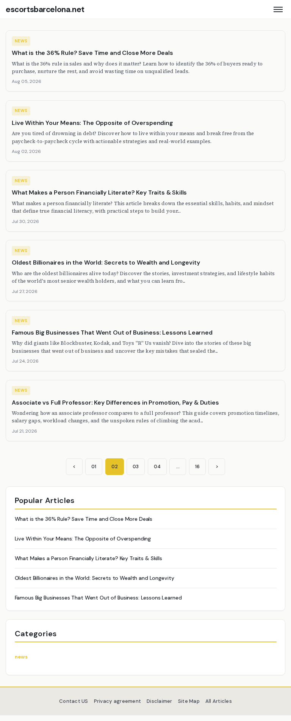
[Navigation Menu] (278, 9)
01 (93, 466)
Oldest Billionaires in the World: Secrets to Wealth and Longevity (94, 578)
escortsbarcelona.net (45, 9)
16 (197, 466)
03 (136, 466)
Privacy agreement (117, 701)
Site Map (189, 701)
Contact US (73, 701)
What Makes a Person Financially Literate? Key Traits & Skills (88, 558)
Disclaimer (159, 701)
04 (157, 466)
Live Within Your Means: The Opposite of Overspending (83, 538)
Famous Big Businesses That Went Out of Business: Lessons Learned (98, 597)
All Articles (218, 701)
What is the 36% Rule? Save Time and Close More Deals (84, 518)
